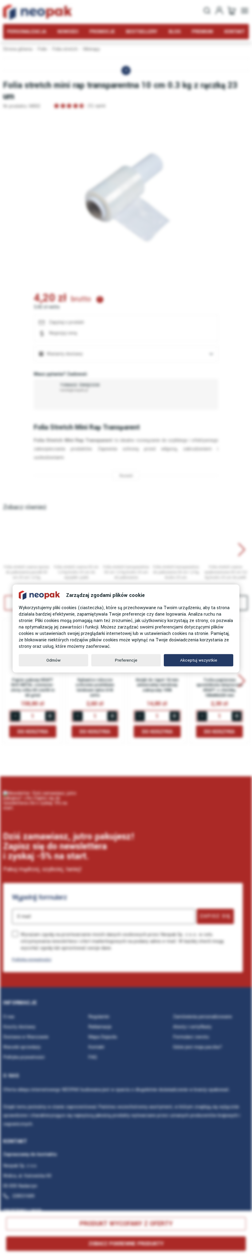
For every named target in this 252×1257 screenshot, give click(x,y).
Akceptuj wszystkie (198, 660)
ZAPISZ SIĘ (215, 916)
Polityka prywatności (31, 959)
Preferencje (126, 660)
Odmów (53, 660)
